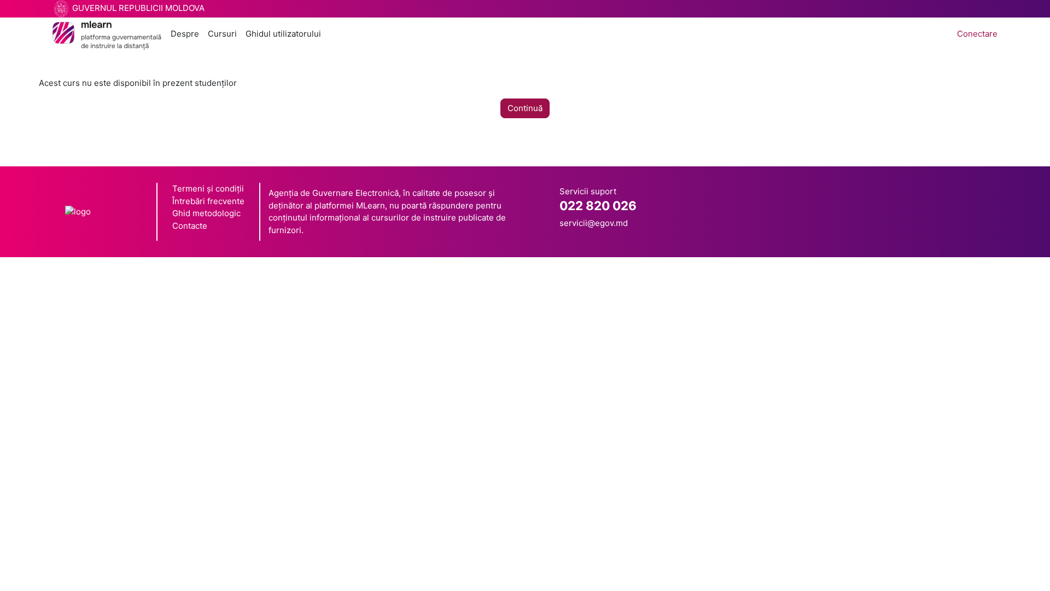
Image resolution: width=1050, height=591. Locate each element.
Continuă (525, 108)
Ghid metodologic (206, 213)
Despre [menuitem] (185, 33)
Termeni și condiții (208, 188)
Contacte (189, 226)
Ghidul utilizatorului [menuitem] (283, 33)
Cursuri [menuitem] (222, 33)
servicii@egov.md (593, 223)
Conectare (977, 33)
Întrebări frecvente (208, 201)
